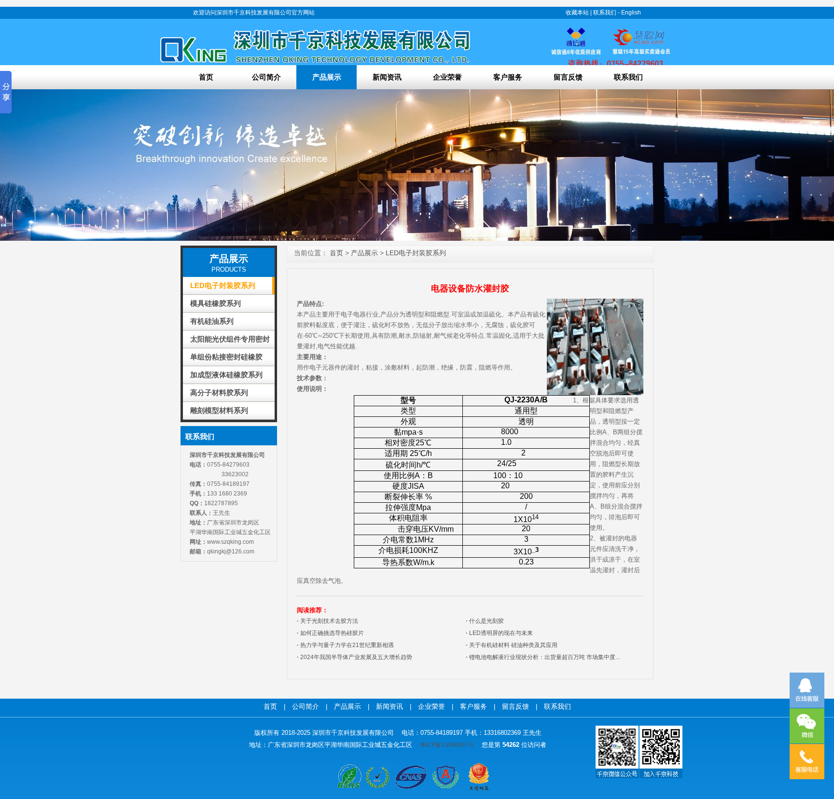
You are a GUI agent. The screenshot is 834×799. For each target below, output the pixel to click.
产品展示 (326, 77)
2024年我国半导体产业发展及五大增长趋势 (354, 657)
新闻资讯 (387, 77)
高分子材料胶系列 (219, 392)
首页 (206, 77)
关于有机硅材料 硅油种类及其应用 (511, 645)
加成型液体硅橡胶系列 (226, 375)
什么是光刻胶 (485, 621)
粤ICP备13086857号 (447, 745)
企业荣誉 (447, 77)
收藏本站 (577, 12)
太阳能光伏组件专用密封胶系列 (230, 341)
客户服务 (507, 77)
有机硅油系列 (212, 321)
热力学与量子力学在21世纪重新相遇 (345, 645)
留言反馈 (568, 77)
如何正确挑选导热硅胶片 (330, 633)
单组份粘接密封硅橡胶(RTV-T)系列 (226, 359)
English (631, 12)
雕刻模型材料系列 (219, 410)
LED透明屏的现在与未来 (499, 633)
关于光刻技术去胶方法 (327, 621)
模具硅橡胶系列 (215, 303)
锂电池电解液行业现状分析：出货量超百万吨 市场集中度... (543, 657)
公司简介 (266, 77)
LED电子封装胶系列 (222, 285)
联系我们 (604, 12)
